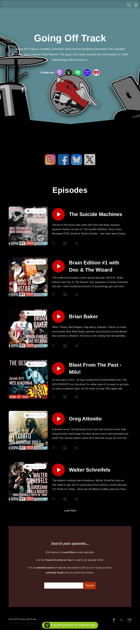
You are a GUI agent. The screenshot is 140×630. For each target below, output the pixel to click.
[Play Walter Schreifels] (58, 470)
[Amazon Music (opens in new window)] (87, 72)
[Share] (77, 243)
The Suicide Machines (95, 214)
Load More (70, 510)
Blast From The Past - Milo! (95, 368)
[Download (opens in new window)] (65, 243)
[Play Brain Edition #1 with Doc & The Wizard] (58, 266)
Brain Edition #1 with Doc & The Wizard (94, 266)
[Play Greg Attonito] (58, 418)
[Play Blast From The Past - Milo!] (58, 368)
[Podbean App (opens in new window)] (68, 72)
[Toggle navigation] (136, 5)
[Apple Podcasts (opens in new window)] (59, 72)
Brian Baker (83, 316)
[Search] (129, 5)
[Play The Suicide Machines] (58, 214)
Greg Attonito (85, 418)
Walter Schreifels (89, 470)
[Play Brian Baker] (58, 316)
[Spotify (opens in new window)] (78, 72)
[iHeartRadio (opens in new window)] (96, 72)
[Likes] (54, 243)
